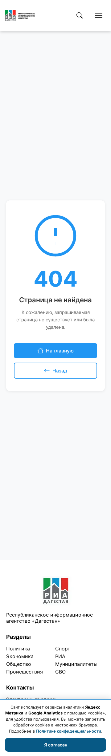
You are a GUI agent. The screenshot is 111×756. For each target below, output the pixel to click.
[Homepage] (20, 15)
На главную (60, 351)
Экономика (20, 656)
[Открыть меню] (98, 15)
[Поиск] (79, 15)
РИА (60, 656)
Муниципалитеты (76, 664)
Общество (18, 664)
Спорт (62, 648)
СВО (60, 672)
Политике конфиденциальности (68, 731)
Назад (59, 371)
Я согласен (55, 744)
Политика (18, 648)
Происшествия (24, 672)
